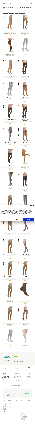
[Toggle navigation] (1, 6)
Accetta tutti (28, 219)
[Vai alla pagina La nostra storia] (9, 4)
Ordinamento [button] (22, 12)
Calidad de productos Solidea (4, 406)
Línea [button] (16, 12)
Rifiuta (17, 219)
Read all (4, 8)
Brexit (21, 414)
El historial (4, 408)
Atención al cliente (15, 405)
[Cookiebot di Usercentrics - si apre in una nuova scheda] (30, 206)
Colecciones (9, 405)
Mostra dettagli (30, 216)
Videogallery (4, 409)
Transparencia (23, 419)
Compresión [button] (11, 12)
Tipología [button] (4, 12)
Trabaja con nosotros (16, 406)
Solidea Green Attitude (4, 411)
